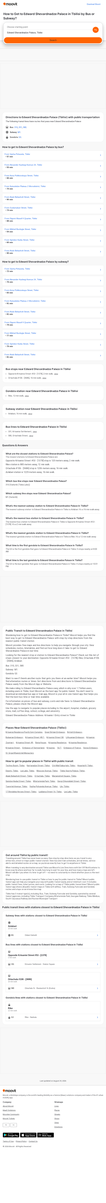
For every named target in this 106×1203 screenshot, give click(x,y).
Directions (58, 1127)
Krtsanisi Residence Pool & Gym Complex (24, 732)
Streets (57, 1114)
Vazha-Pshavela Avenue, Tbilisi (44, 786)
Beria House (40, 743)
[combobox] (53, 28)
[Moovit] (10, 4)
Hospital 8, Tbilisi (85, 765)
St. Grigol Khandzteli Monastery (20, 753)
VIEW (56, 374)
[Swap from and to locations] (96, 30)
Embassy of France (72, 748)
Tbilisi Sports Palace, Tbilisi (72, 771)
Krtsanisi (90, 737)
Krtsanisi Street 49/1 (34, 737)
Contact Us (33, 1141)
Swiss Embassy (90, 748)
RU (6, 1125)
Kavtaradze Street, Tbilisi (38, 765)
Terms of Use (8, 1141)
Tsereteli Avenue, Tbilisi (16, 786)
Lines (56, 1106)
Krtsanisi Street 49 (24, 743)
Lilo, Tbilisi (64, 786)
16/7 (59, 748)
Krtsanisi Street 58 (55, 737)
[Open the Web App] (45, 1135)
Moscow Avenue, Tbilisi (47, 771)
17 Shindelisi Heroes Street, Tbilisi (21, 792)
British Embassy (74, 732)
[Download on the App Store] (28, 1135)
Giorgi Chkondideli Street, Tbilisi (71, 781)
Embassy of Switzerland (33, 748)
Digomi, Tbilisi (12, 771)
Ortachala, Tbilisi (42, 776)
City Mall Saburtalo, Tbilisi (63, 765)
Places (57, 1110)
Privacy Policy (21, 1141)
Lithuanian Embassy (75, 737)
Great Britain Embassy (55, 732)
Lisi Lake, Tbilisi (27, 771)
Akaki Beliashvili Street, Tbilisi (19, 776)
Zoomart (10, 743)
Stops (56, 1118)
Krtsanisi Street (13, 748)
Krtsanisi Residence (57, 743)
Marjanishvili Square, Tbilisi (64, 776)
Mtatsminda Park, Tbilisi (44, 781)
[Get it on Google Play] (11, 1135)
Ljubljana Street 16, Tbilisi (50, 792)
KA (13, 1125)
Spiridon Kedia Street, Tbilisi (18, 781)
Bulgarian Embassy (14, 737)
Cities (56, 1123)
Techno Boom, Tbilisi (15, 765)
